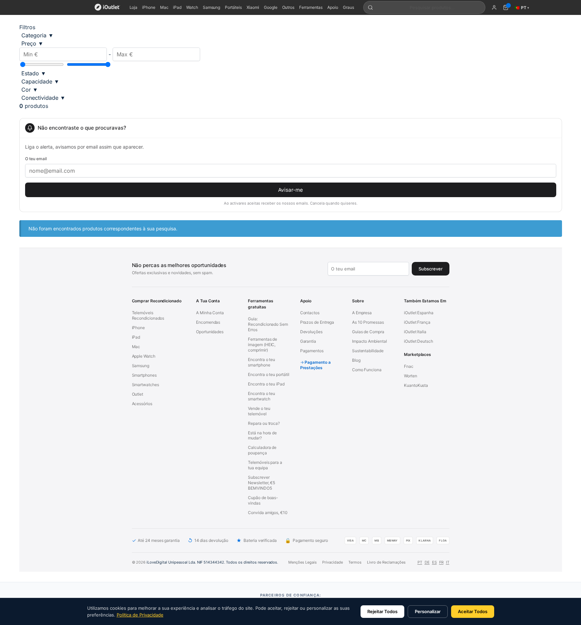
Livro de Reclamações (386, 562)
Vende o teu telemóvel (259, 411)
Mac (164, 7)
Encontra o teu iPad (266, 383)
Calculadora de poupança (262, 450)
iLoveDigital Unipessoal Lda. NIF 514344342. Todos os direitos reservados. (212, 562)
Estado (33, 73)
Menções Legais (302, 562)
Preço (32, 43)
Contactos (309, 312)
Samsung (211, 7)
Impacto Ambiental (369, 341)
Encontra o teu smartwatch (261, 396)
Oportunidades (210, 331)
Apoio (332, 7)
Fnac (408, 366)
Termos (355, 562)
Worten (410, 375)
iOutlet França (417, 322)
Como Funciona (367, 369)
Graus (348, 7)
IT (447, 562)
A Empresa (362, 312)
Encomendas (208, 322)
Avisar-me (290, 190)
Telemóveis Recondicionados (148, 315)
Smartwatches (145, 384)
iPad (177, 7)
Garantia (308, 341)
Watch (192, 7)
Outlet (137, 394)
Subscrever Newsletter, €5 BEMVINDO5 (261, 483)
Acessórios (142, 403)
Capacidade (40, 81)
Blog (356, 360)
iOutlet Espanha (418, 312)
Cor (29, 89)
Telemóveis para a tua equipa (265, 465)
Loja (134, 7)
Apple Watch (143, 356)
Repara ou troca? (264, 423)
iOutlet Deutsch (418, 341)
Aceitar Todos (472, 611)
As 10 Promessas (368, 322)
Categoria (37, 35)
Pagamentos (312, 350)
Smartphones (144, 375)
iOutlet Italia (415, 331)
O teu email (36, 158)
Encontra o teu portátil (268, 374)
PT (420, 562)
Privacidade (332, 562)
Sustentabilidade (368, 350)
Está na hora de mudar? (262, 435)
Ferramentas (311, 7)
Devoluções (311, 331)
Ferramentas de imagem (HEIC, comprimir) (262, 345)
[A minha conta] (494, 7)
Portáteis (233, 7)
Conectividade (43, 97)
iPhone (148, 7)
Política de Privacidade (140, 615)
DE (427, 562)
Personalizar (428, 611)
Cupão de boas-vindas (263, 500)
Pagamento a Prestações (315, 365)
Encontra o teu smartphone (261, 362)
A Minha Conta (210, 312)
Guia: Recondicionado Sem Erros (268, 324)
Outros (288, 7)
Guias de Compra (368, 331)
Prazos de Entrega (317, 322)
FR (441, 562)
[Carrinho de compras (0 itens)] (505, 7)
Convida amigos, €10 (267, 512)
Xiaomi (253, 7)
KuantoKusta (416, 385)
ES (434, 562)
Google (270, 7)
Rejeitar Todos (382, 611)
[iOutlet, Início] (107, 7)
